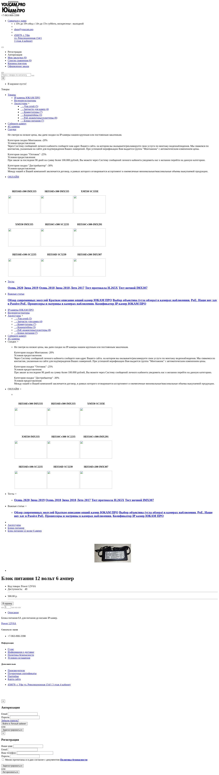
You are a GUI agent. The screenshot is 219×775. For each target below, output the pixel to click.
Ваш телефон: (8, 752)
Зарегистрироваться (12, 730)
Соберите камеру (17, 123)
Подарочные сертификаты (22, 673)
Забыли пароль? (10, 720)
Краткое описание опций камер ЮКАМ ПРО (80, 300)
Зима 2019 (31, 287)
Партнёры (13, 676)
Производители (16, 670)
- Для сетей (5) (29, 106)
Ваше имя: (7, 746)
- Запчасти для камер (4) (35, 109)
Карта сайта (14, 679)
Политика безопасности (21, 655)
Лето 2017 (77, 287)
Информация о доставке (21, 652)
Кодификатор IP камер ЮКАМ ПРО (120, 303)
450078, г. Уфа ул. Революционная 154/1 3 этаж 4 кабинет (28, 38)
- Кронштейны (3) (31, 115)
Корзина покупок (17, 63)
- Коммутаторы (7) (31, 112)
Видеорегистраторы (25, 100)
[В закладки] (16, 607)
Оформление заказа (18, 66)
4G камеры (14, 126)
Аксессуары (20, 103)
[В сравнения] (19, 607)
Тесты (11, 281)
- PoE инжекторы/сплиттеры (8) (39, 117)
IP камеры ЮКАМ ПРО (27, 97)
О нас (11, 649)
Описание (13, 612)
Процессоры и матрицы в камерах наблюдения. (61, 303)
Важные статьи (16, 294)
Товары (12, 94)
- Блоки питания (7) (32, 120)
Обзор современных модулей (28, 300)
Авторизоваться (10, 772)
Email (4, 714)
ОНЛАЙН (13, 176)
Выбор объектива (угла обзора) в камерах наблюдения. (151, 300)
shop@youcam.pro (23, 29)
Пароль (5, 717)
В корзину (7, 603)
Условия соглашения (19, 657)
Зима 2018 (62, 287)
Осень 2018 (47, 287)
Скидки (12, 129)
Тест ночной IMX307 (133, 287)
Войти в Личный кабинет (14, 723)
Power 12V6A (8, 623)
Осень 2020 (15, 287)
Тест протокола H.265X (101, 287)
